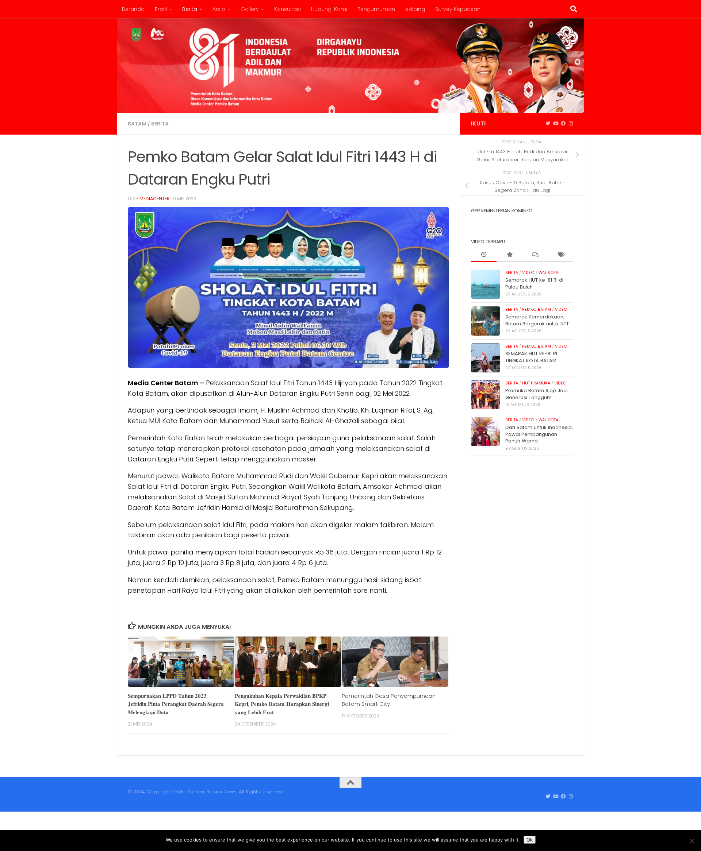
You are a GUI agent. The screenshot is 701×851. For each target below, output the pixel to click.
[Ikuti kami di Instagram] (570, 124)
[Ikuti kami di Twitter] (547, 124)
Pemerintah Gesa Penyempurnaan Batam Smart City (389, 700)
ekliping (415, 9)
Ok (529, 840)
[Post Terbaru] (484, 255)
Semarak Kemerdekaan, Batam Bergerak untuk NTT (537, 320)
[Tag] (560, 255)
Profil (161, 9)
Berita (189, 9)
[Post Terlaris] (509, 255)
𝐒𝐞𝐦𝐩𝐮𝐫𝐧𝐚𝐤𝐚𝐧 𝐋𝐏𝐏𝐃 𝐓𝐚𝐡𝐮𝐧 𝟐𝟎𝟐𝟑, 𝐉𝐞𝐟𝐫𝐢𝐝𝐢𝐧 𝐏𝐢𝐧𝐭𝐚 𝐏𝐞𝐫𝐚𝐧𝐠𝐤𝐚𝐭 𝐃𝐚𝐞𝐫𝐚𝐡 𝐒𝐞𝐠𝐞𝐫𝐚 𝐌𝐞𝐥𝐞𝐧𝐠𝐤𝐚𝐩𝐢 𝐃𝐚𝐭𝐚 (176, 704)
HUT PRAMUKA (536, 383)
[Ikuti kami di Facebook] (563, 124)
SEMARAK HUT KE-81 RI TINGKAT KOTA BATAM (531, 357)
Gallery (250, 9)
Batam (137, 123)
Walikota (548, 272)
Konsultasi (287, 9)
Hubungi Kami (329, 9)
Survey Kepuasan (457, 9)
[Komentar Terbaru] (535, 255)
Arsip (218, 9)
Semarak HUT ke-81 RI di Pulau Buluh (534, 283)
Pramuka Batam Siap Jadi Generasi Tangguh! (536, 394)
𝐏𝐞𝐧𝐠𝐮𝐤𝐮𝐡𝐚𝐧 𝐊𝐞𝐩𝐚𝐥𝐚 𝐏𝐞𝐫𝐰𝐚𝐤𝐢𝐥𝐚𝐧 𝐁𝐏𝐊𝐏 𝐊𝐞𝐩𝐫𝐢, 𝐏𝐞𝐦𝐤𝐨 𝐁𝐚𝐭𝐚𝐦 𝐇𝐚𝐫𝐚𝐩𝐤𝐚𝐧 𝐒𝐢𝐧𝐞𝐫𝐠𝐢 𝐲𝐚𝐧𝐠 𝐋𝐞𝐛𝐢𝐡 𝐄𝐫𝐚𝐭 (282, 704)
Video (528, 272)
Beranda (133, 9)
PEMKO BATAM (536, 309)
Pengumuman (376, 9)
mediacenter (154, 199)
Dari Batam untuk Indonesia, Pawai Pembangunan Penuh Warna (539, 434)
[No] (692, 840)
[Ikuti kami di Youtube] (555, 124)
